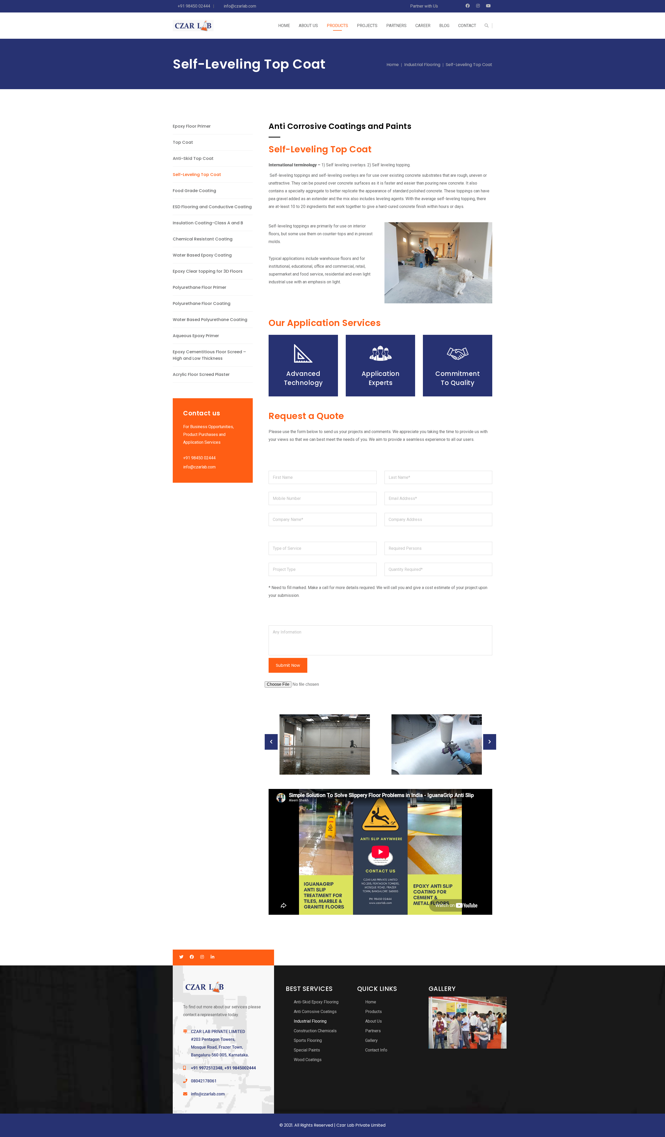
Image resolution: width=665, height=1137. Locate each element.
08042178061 (204, 1081)
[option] (324, 744)
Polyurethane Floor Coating (201, 303)
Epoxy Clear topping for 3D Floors (208, 271)
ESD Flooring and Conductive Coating (212, 207)
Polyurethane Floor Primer (199, 287)
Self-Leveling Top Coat (197, 175)
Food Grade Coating (194, 191)
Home (393, 65)
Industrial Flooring (422, 65)
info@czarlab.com (199, 467)
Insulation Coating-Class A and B (208, 223)
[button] (271, 742)
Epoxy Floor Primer (192, 126)
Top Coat (183, 142)
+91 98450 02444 (199, 457)
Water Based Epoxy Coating (202, 255)
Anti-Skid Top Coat (193, 158)
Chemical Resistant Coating (202, 239)
